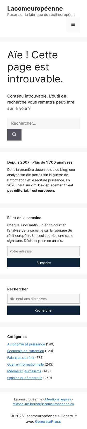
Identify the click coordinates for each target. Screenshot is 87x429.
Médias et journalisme (24, 371)
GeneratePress (48, 421)
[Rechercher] (14, 135)
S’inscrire (43, 263)
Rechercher (44, 310)
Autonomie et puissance (26, 344)
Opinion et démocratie (24, 378)
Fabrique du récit (20, 357)
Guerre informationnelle (25, 364)
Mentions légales (58, 399)
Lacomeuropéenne (35, 8)
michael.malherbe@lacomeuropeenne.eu (43, 404)
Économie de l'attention (25, 351)
